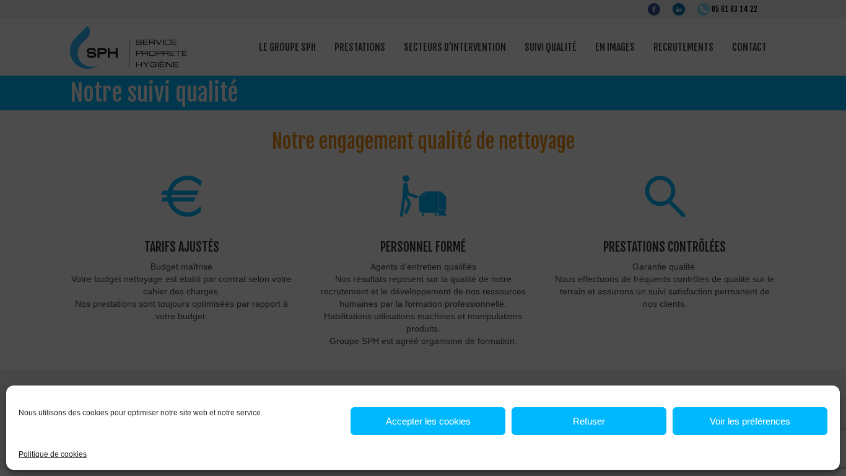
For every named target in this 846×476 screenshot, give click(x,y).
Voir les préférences (750, 421)
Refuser (589, 421)
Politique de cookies (53, 454)
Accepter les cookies (428, 421)
